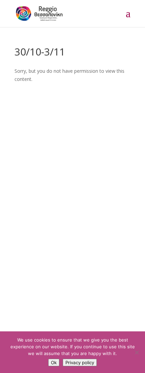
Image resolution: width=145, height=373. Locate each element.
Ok (54, 362)
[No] (136, 352)
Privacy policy (79, 362)
